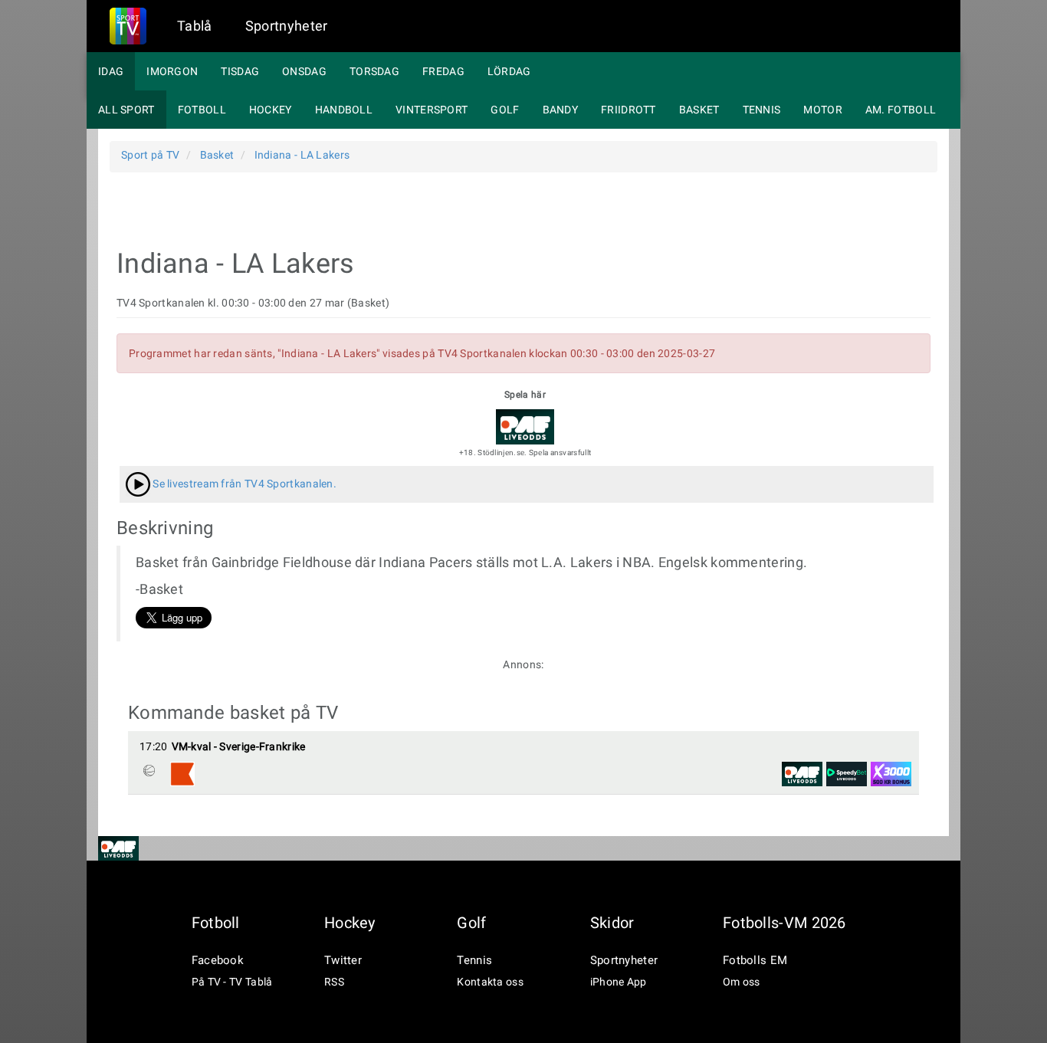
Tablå (194, 26)
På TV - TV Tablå (232, 982)
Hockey (270, 109)
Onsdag (304, 71)
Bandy (561, 109)
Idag (110, 71)
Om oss (741, 982)
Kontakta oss (490, 982)
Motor (822, 109)
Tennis (762, 109)
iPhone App (618, 982)
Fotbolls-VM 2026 (784, 922)
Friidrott (628, 109)
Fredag (443, 71)
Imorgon (172, 71)
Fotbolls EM (755, 960)
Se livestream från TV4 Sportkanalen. (243, 483)
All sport (126, 109)
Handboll (344, 109)
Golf (505, 109)
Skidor (612, 922)
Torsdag (374, 71)
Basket (699, 109)
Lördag (509, 71)
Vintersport (431, 109)
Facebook (218, 960)
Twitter (343, 960)
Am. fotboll (900, 109)
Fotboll (202, 109)
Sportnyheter (286, 26)
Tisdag (240, 71)
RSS (334, 982)
